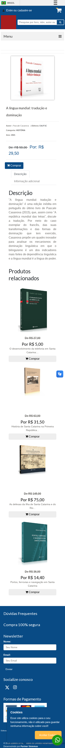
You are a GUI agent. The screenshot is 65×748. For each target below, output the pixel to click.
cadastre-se (25, 10)
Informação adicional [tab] (27, 181)
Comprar (15, 165)
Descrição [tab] (20, 174)
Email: (7, 654)
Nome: (7, 641)
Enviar (9, 669)
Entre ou (11, 10)
